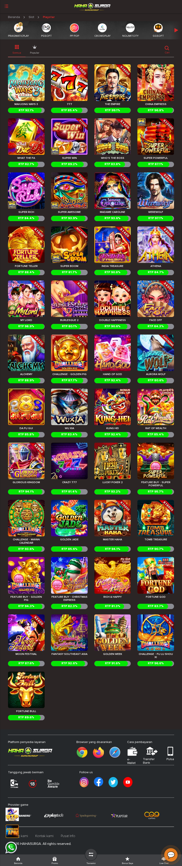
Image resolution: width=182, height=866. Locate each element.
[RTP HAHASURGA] (17, 814)
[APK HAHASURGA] (17, 831)
